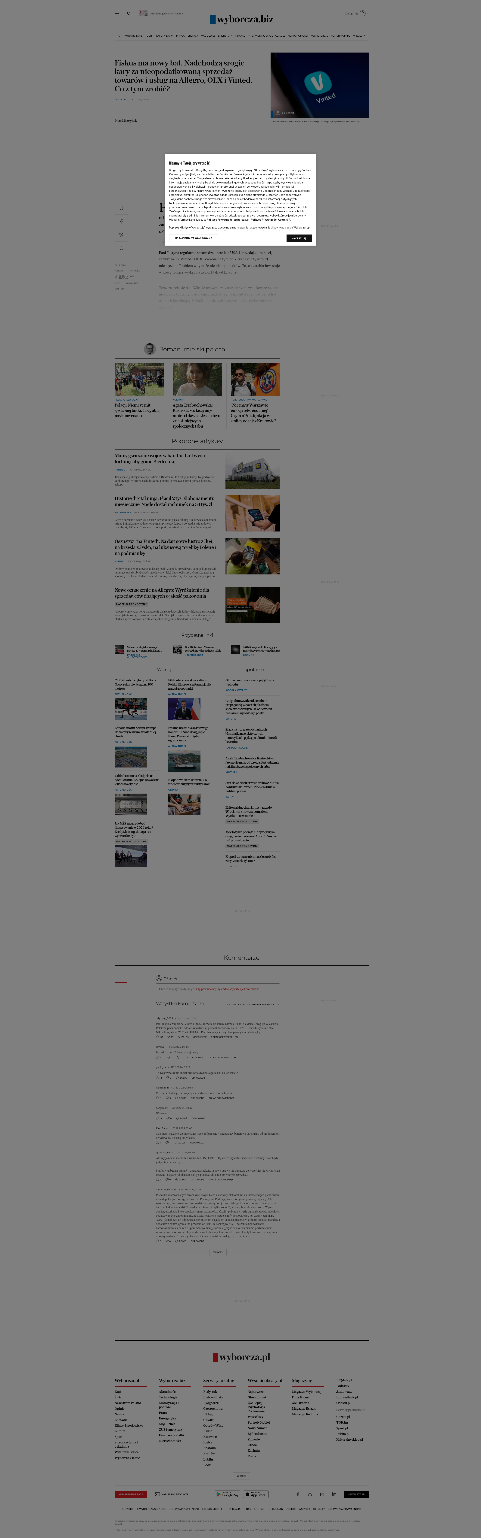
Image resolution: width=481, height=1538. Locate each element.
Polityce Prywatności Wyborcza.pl (228, 219)
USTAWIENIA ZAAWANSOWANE (193, 238)
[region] (240, 200)
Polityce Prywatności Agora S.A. (271, 219)
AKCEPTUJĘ (299, 238)
